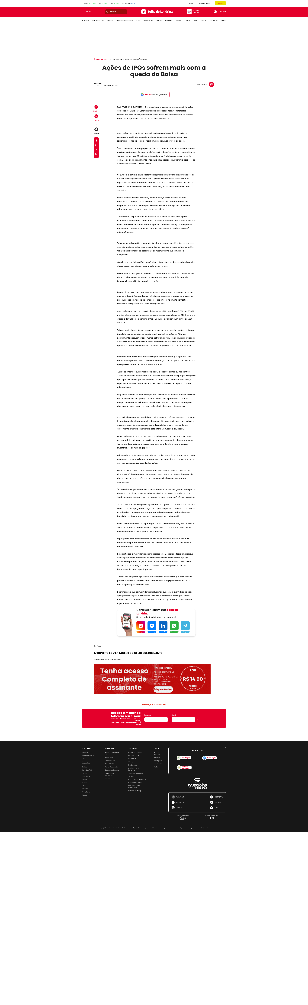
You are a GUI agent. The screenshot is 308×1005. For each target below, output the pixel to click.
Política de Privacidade (137, 779)
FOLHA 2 (159, 21)
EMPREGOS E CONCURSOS (124, 21)
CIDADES (109, 21)
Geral (84, 786)
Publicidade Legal (135, 783)
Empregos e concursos (86, 763)
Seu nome (147, 715)
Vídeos (84, 795)
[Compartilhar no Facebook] (96, 141)
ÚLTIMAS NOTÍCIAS (97, 21)
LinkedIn (157, 758)
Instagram (158, 761)
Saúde (84, 767)
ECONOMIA (169, 21)
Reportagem (110, 761)
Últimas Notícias (100, 59)
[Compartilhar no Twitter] (96, 150)
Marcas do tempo (135, 791)
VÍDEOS (223, 21)
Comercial (132, 759)
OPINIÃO (203, 21)
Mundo (84, 783)
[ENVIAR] (197, 720)
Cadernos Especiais (112, 770)
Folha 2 (84, 773)
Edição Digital (133, 756)
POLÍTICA (179, 21)
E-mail (174, 715)
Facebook (157, 764)
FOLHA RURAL (214, 21)
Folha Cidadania (111, 767)
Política (84, 779)
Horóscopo (132, 765)
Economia (86, 776)
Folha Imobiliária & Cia (112, 753)
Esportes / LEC (87, 770)
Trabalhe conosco (135, 773)
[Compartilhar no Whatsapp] (96, 154)
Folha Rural (86, 792)
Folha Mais (109, 758)
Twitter (156, 767)
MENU (88, 12)
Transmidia (109, 764)
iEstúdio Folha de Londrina (134, 769)
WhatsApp (86, 752)
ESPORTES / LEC (148, 21)
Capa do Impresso (135, 752)
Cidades (85, 759)
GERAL (196, 21)
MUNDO (187, 21)
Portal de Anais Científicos (134, 787)
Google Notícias (157, 753)
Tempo (131, 776)
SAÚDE (138, 21)
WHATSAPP (85, 21)
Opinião (85, 789)
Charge (131, 762)
